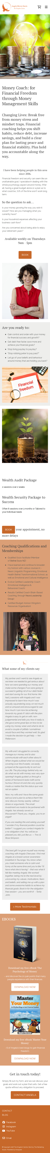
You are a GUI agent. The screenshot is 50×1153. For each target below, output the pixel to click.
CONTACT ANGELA (25, 1094)
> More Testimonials (25, 906)
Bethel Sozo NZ (17, 561)
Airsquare (18, 1150)
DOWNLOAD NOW (25, 987)
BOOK (25, 254)
